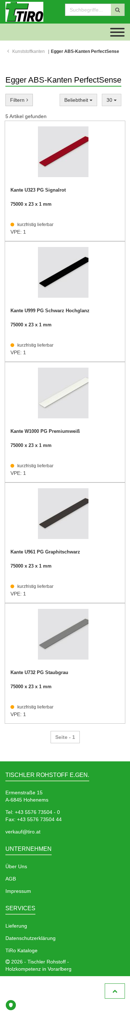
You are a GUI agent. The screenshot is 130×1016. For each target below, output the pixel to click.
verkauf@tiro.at (22, 832)
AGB (10, 879)
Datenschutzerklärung (30, 938)
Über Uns (16, 866)
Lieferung (16, 926)
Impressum (18, 891)
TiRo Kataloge (21, 950)
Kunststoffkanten (28, 51)
